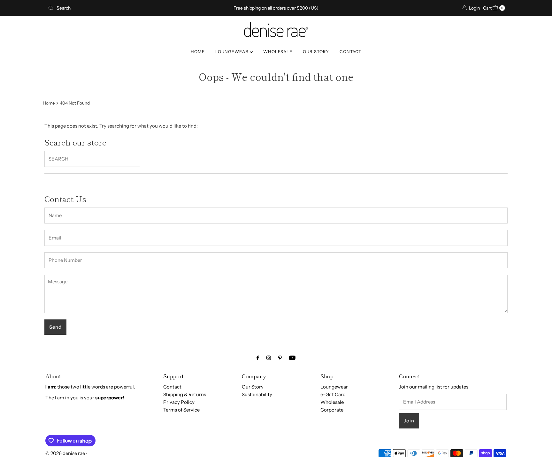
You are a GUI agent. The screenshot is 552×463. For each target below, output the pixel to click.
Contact (172, 387)
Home (49, 103)
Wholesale (332, 402)
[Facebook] (258, 358)
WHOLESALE (277, 51)
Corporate (331, 410)
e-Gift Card (333, 394)
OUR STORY (316, 51)
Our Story (253, 387)
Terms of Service (181, 410)
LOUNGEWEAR (232, 51)
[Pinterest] (280, 358)
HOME (198, 51)
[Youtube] (292, 358)
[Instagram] (268, 358)
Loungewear (334, 387)
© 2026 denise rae (65, 453)
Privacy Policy (179, 402)
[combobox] (120, 8)
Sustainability (257, 394)
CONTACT (350, 51)
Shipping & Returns (184, 394)
